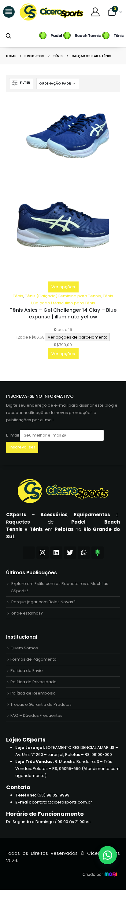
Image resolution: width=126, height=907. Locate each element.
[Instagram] (42, 552)
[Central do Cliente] (96, 11)
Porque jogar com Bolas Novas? (43, 602)
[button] (9, 12)
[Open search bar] (9, 35)
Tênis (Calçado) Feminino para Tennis (63, 296)
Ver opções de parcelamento (78, 337)
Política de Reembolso (33, 693)
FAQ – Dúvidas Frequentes (36, 715)
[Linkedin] (56, 552)
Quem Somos (24, 648)
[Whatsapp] (84, 552)
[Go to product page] (63, 189)
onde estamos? (27, 613)
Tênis (18, 296)
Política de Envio (26, 670)
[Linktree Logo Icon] (97, 552)
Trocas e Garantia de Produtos (41, 704)
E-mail (13, 435)
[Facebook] (29, 552)
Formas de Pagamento (33, 659)
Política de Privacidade (33, 682)
